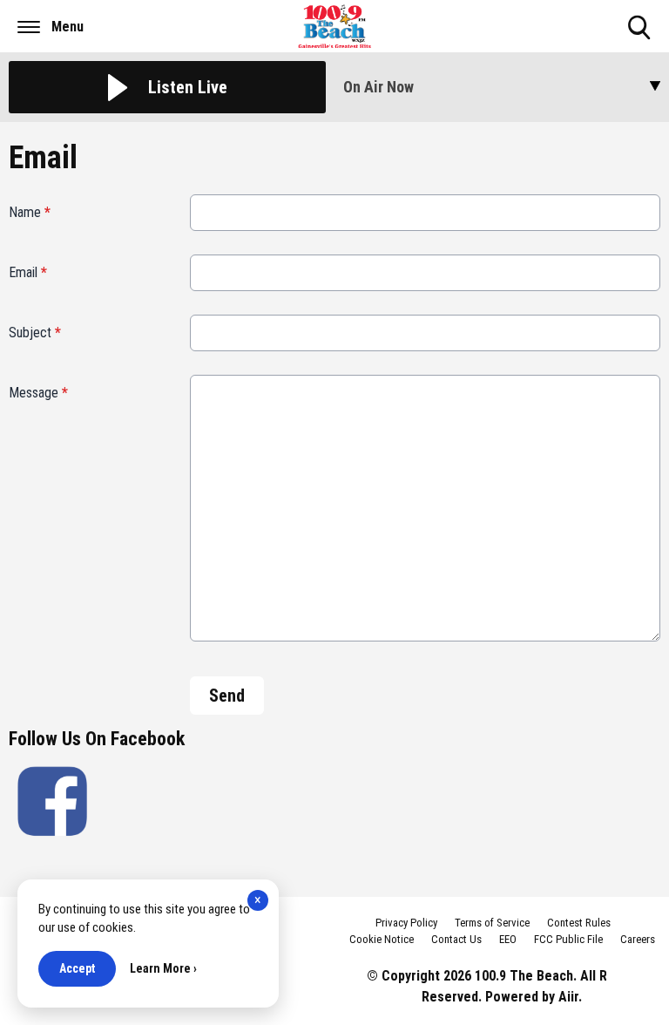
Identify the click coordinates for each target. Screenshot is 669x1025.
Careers (637, 939)
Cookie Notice (381, 939)
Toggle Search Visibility (640, 41)
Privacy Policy (406, 922)
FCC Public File (568, 939)
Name (30, 212)
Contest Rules (579, 922)
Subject (35, 332)
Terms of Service (492, 922)
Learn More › (163, 968)
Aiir (568, 996)
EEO (508, 939)
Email (28, 272)
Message (38, 392)
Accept (77, 968)
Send (227, 695)
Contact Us (456, 939)
